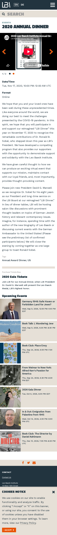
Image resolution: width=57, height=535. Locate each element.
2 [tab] (13, 74)
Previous (5, 51)
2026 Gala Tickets (14, 276)
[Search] (4, 13)
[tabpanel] (28, 51)
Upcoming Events (14, 295)
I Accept (8, 530)
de (22, 5)
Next (52, 51)
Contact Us (6, 477)
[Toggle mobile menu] (52, 5)
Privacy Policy (28, 522)
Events (6, 22)
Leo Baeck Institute (6, 5)
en (16, 5)
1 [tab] (10, 74)
